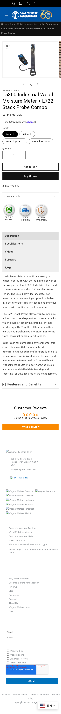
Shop (12, 24)
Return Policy (20, 694)
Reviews (13, 587)
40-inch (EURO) (41, 141)
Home (4, 24)
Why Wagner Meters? (19, 578)
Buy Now (19, 562)
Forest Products (17, 540)
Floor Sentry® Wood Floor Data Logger (28, 544)
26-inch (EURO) (15, 141)
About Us (13, 603)
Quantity (6, 148)
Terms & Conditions (39, 694)
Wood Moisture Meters (20, 532)
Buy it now (30, 176)
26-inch (10, 134)
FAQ (11, 611)
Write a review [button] (30, 426)
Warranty (6, 694)
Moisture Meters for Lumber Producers (37, 24)
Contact (13, 599)
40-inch (27, 134)
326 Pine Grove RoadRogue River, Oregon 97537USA (24, 462)
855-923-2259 (20, 477)
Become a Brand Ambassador (24, 583)
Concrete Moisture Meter (21, 536)
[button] (13, 3)
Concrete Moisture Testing (22, 528)
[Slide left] (23, 84)
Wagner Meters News (20, 607)
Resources (14, 595)
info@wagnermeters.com (23, 469)
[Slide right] (37, 84)
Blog (11, 591)
